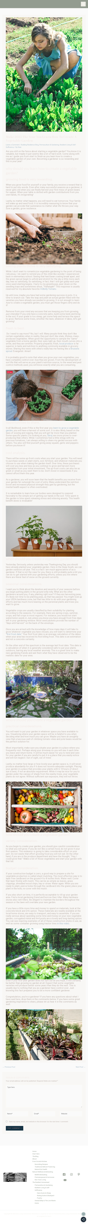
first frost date (14, 634)
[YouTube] (65, 1180)
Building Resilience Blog (30, 145)
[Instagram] (71, 1174)
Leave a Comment (12, 145)
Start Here (35, 1154)
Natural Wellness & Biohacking (42, 1172)
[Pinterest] (79, 1174)
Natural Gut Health (41, 1169)
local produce (66, 343)
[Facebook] (64, 1174)
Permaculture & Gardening (49, 145)
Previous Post (9, 1067)
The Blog (35, 1156)
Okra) (50, 435)
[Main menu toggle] (83, 4)
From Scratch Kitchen (39, 1161)
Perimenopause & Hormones (44, 1177)
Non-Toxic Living (40, 1180)
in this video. (63, 923)
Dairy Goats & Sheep (44, 1193)
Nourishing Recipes (41, 1164)
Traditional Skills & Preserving (45, 1167)
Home (34, 1151)
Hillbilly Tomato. (48, 289)
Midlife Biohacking (41, 1175)
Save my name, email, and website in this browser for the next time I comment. (38, 1122)
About (34, 1159)
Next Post (80, 1067)
